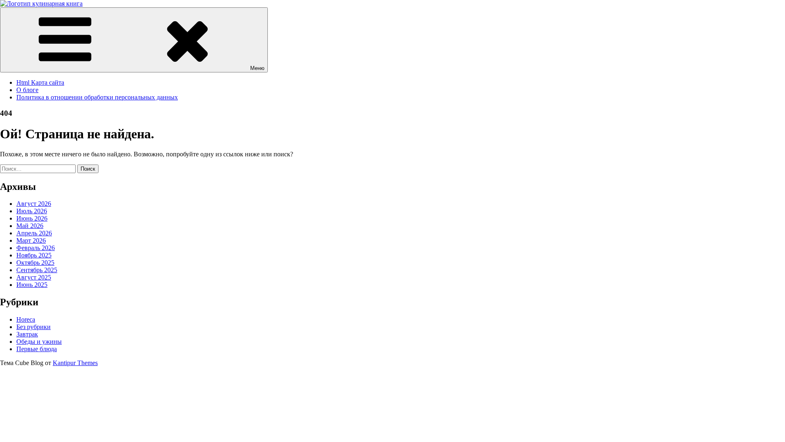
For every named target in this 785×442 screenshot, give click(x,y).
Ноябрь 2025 (34, 255)
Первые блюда (36, 348)
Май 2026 (29, 225)
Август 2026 (33, 203)
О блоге (27, 89)
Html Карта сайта (40, 82)
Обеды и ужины (39, 341)
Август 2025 (33, 277)
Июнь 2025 (31, 284)
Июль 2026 (31, 210)
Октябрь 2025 (35, 262)
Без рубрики (33, 326)
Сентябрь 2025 (36, 269)
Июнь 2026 (31, 218)
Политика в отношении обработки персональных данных (97, 97)
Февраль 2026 (35, 247)
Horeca (25, 319)
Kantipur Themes (75, 362)
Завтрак (27, 334)
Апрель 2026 (34, 233)
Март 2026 (31, 240)
